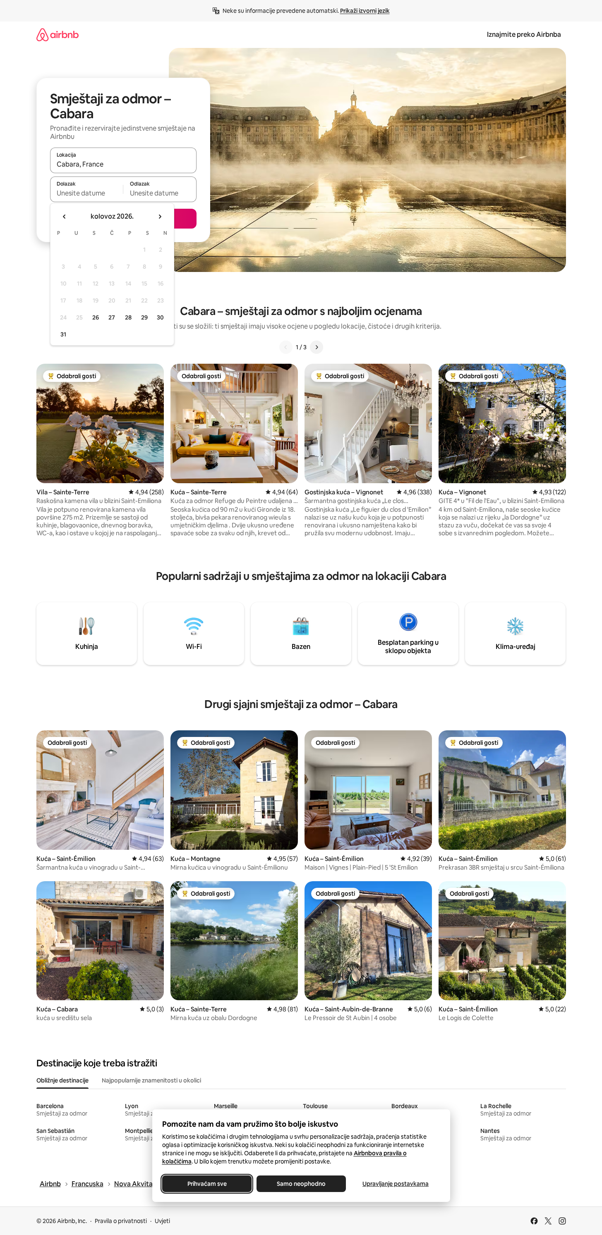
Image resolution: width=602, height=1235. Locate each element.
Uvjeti (162, 1221)
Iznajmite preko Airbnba (524, 34)
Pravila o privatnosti (121, 1221)
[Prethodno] (286, 347)
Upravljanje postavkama (395, 1183)
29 (144, 317)
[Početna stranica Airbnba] (57, 34)
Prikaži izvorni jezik (365, 10)
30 (160, 317)
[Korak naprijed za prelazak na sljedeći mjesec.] (159, 216)
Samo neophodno (301, 1183)
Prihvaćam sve (206, 1183)
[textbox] (87, 193)
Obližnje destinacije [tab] (62, 1080)
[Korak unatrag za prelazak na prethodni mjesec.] (64, 216)
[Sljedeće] (316, 347)
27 (111, 317)
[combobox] (123, 164)
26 (95, 317)
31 (63, 334)
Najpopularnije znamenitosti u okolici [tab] (151, 1080)
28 (128, 317)
